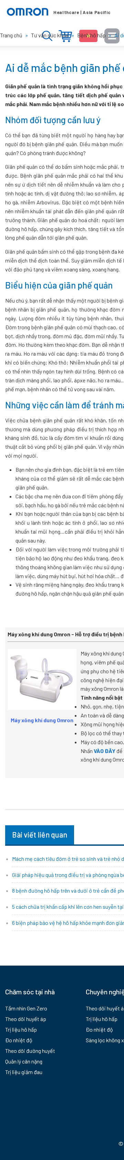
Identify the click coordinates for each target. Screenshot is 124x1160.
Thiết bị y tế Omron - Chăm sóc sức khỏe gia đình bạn (58, 12)
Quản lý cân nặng (23, 1061)
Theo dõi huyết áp (25, 1019)
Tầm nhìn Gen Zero (26, 1008)
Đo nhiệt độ (18, 1040)
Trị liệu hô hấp (21, 1029)
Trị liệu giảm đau (23, 1072)
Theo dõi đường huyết (30, 1050)
